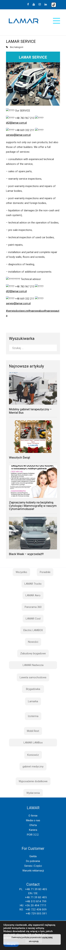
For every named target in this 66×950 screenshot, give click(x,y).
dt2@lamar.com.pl (16, 122)
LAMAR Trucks (33, 583)
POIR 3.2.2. (33, 834)
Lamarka (33, 701)
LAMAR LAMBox (33, 742)
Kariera (33, 829)
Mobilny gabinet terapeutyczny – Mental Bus (30, 410)
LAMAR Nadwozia (33, 665)
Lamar (23, 21)
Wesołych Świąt (19, 457)
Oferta (33, 825)
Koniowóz (33, 754)
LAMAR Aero (33, 595)
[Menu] (56, 20)
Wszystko (21, 572)
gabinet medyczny (33, 766)
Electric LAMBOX (33, 630)
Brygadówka (33, 689)
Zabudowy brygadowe (33, 653)
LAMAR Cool (33, 618)
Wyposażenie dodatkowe (33, 781)
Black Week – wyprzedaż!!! (26, 554)
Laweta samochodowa (33, 677)
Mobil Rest (33, 731)
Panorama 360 (33, 607)
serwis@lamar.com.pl (18, 134)
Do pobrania (33, 861)
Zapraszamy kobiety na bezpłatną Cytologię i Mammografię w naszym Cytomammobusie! (33, 506)
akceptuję (34, 941)
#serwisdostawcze (17, 310)
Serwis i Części (33, 865)
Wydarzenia (33, 793)
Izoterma (33, 716)
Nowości (33, 641)
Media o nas (33, 820)
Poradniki (45, 572)
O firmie (33, 815)
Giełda (33, 856)
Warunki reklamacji (33, 870)
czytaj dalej (47, 937)
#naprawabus (36, 310)
